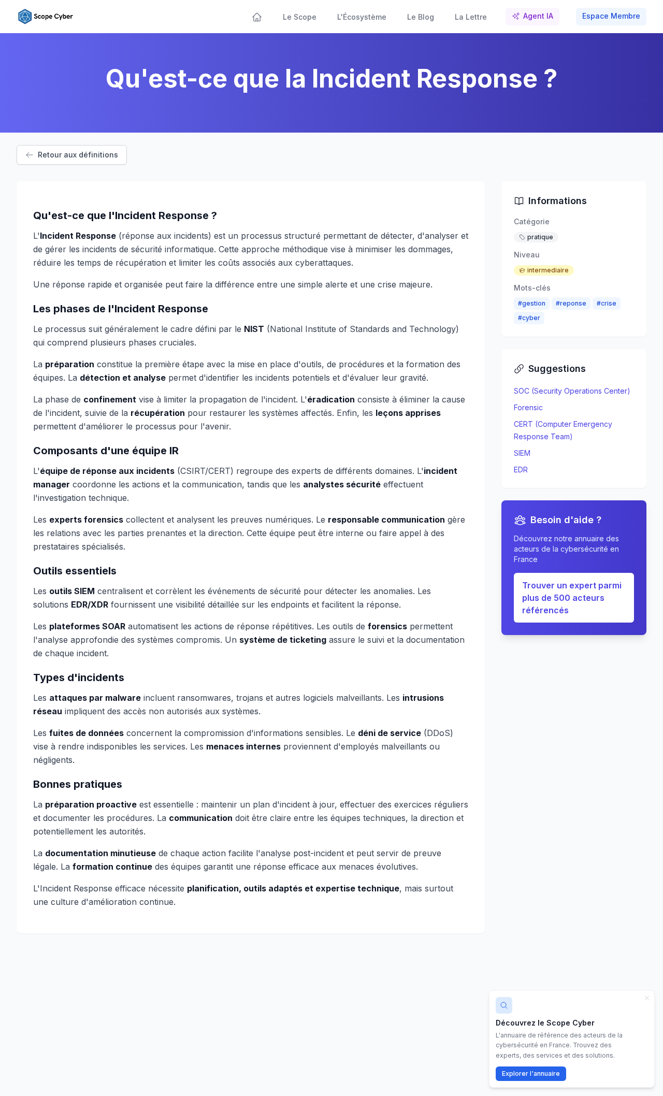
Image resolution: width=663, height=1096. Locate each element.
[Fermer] (647, 998)
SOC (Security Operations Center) (572, 390)
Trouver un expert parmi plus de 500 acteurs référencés (572, 597)
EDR (521, 469)
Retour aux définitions (78, 154)
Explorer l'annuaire (531, 1073)
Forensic (528, 407)
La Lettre (471, 16)
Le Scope (299, 16)
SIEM (522, 453)
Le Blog (420, 16)
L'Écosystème (361, 16)
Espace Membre (611, 15)
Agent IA (538, 15)
